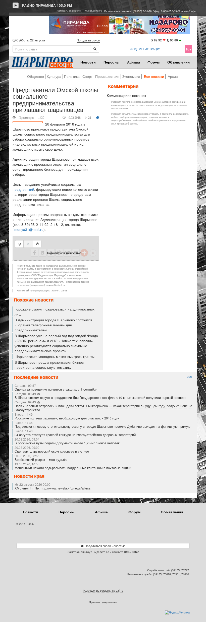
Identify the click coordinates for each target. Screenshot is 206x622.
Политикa (72, 76)
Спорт (87, 76)
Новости (88, 62)
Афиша (133, 62)
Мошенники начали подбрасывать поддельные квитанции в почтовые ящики (73, 467)
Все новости (154, 76)
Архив (173, 76)
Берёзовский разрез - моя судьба (41, 459)
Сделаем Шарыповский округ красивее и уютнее (52, 451)
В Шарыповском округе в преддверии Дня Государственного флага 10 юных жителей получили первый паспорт (100, 397)
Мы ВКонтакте (93, 10)
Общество (35, 76)
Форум (153, 62)
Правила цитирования (103, 602)
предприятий (23, 189)
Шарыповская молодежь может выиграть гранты (54, 356)
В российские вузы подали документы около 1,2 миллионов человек (67, 443)
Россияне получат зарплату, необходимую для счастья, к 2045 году (67, 418)
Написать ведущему (69, 10)
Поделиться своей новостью (104, 546)
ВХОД (133, 49)
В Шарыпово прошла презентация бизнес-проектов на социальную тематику (50, 365)
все (189, 376)
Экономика (131, 76)
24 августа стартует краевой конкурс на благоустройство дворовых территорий (75, 434)
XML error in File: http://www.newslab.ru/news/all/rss (53, 488)
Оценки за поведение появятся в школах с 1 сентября (56, 389)
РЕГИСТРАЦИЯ (150, 49)
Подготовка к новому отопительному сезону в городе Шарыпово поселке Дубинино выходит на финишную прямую (102, 426)
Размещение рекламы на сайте (103, 590)
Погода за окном (88, 40)
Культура (54, 76)
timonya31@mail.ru (28, 229)
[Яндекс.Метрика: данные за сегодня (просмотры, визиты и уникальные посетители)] (177, 612)
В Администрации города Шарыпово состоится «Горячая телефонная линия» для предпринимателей (53, 324)
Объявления (178, 62)
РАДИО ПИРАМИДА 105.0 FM (47, 5)
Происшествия (107, 76)
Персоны (112, 62)
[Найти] (95, 49)
